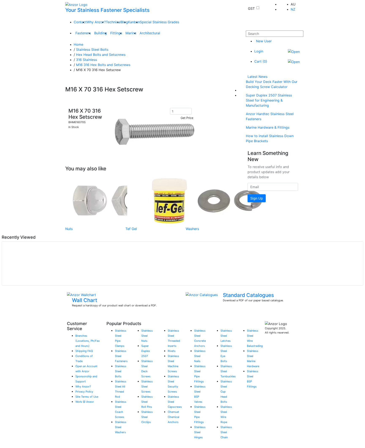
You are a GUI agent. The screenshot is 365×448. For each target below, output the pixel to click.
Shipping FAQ (84, 351)
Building (100, 33)
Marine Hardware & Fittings (267, 127)
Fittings (116, 33)
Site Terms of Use (86, 396)
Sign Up (256, 198)
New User (264, 41)
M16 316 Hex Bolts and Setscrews (103, 65)
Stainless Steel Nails (200, 356)
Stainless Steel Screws (147, 386)
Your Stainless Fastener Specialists (107, 10)
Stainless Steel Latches (226, 335)
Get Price (187, 118)
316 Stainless (86, 60)
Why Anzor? (96, 22)
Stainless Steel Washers (120, 427)
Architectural (150, 33)
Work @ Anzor (84, 401)
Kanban (134, 22)
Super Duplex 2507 (145, 351)
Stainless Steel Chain (226, 432)
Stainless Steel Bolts (92, 49)
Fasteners (83, 33)
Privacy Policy (84, 391)
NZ (293, 9)
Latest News (257, 76)
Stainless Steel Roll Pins (147, 401)
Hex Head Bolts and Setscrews (100, 54)
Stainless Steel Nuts (147, 335)
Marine (130, 33)
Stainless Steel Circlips (147, 417)
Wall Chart (84, 300)
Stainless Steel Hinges (200, 432)
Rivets (172, 351)
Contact (80, 22)
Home (78, 44)
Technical (113, 22)
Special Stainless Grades (159, 22)
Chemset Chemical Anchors (173, 417)
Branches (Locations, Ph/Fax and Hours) (87, 340)
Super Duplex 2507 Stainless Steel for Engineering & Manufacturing (269, 100)
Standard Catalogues (248, 295)
